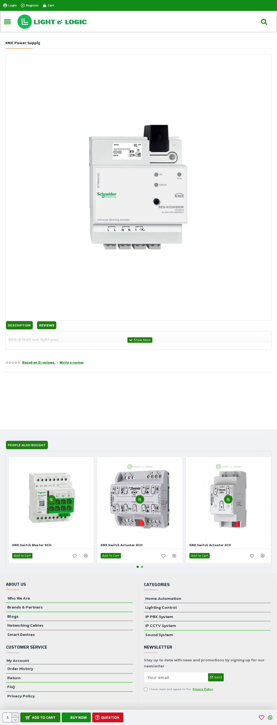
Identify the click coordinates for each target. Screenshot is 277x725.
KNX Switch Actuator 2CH (210, 545)
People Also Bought (27, 445)
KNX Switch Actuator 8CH (122, 545)
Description (19, 325)
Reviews (46, 325)
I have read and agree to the (181, 689)
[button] (138, 567)
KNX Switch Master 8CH (31, 545)
